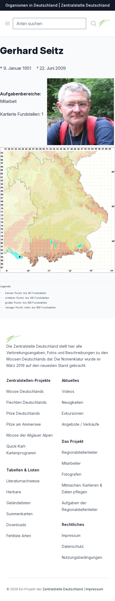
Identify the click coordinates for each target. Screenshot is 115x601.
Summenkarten (19, 513)
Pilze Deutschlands (23, 413)
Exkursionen (72, 413)
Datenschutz (73, 546)
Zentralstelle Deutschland (63, 589)
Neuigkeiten (72, 402)
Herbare (13, 492)
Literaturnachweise (23, 481)
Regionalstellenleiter (80, 452)
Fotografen (71, 474)
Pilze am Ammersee (23, 424)
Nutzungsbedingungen (82, 557)
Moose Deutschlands (25, 391)
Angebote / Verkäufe (80, 424)
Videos (68, 391)
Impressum (71, 535)
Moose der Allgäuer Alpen (29, 435)
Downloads (16, 524)
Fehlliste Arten (18, 535)
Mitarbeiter (71, 463)
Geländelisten (18, 503)
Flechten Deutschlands (26, 402)
